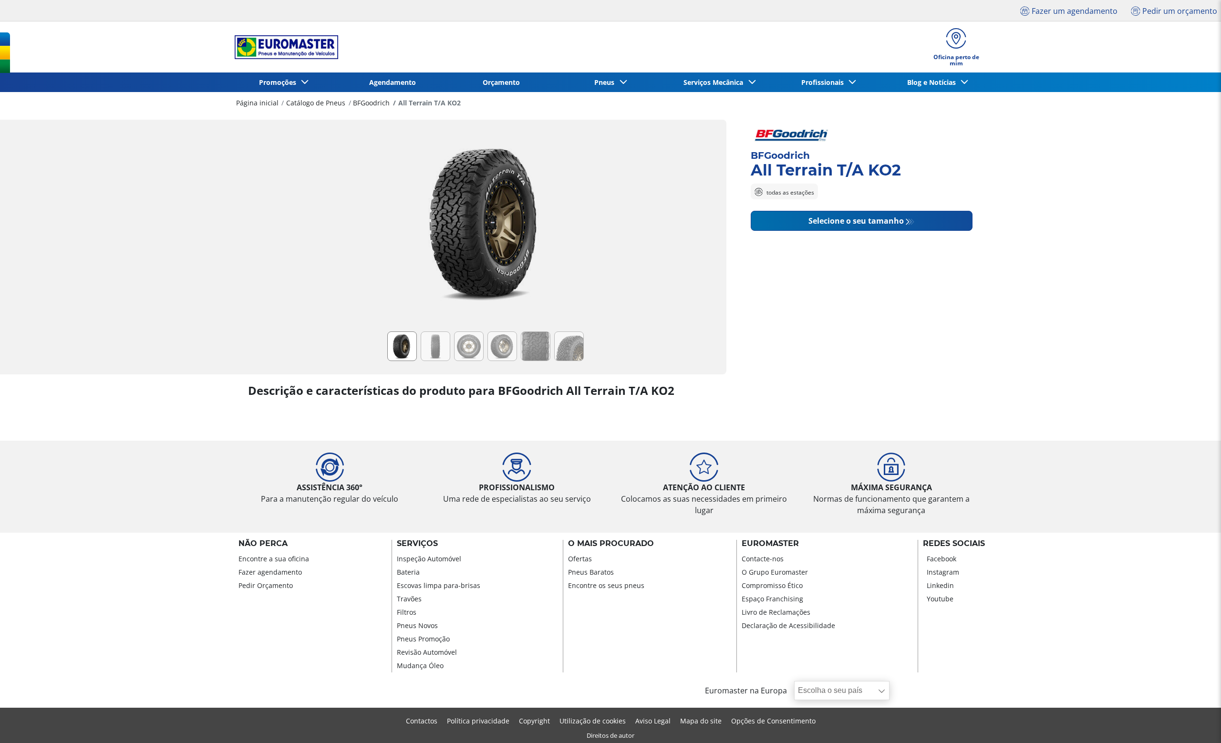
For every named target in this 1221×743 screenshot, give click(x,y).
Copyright (534, 720)
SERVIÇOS (417, 543)
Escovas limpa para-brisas (438, 585)
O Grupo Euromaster (775, 572)
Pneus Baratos (591, 572)
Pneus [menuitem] (606, 82)
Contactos (421, 720)
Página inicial (257, 102)
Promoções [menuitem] (279, 82)
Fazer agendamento (270, 572)
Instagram (943, 572)
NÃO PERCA (263, 543)
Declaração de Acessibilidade (788, 625)
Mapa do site (701, 720)
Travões (409, 598)
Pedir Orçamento (265, 585)
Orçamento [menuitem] (501, 82)
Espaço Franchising (772, 598)
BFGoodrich (371, 102)
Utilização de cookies (592, 720)
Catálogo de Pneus (315, 102)
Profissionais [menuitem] (824, 82)
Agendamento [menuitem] (392, 82)
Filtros (406, 612)
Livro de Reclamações (776, 612)
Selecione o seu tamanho (856, 221)
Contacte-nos (763, 558)
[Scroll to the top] (1196, 722)
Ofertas (580, 558)
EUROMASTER (770, 543)
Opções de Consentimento (773, 720)
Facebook (941, 558)
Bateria (408, 572)
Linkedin (940, 585)
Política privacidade (478, 720)
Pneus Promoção (423, 638)
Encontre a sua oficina (273, 558)
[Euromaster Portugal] (283, 47)
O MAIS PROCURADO (611, 543)
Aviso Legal (653, 720)
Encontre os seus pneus (606, 585)
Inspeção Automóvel (429, 558)
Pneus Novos (417, 625)
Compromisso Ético (772, 585)
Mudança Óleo (420, 665)
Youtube (940, 598)
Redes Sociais (954, 543)
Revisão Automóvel (427, 652)
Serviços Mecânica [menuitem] (715, 82)
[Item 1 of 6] (487, 228)
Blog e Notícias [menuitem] (933, 82)
